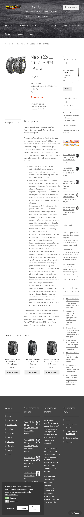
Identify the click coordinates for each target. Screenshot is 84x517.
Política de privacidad (32, 16)
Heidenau (10, 433)
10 (38, 109)
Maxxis (42, 109)
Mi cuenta (54, 12)
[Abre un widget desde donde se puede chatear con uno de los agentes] (75, 513)
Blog (33, 7)
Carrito (45, 12)
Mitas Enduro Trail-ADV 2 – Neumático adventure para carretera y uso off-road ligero (72, 303)
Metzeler (10, 442)
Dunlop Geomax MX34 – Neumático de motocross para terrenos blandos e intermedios (72, 344)
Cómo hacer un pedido (32, 12)
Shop (40, 7)
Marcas (7, 34)
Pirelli (9, 454)
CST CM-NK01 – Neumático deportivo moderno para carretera (72, 368)
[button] (24, 57)
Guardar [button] (23, 508)
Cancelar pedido (72, 438)
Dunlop (10, 429)
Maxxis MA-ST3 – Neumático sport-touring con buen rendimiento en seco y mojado (72, 379)
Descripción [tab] (9, 123)
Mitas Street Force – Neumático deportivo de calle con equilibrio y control (72, 357)
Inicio (8, 44)
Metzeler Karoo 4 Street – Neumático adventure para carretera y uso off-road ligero (72, 332)
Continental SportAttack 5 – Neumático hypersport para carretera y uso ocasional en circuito (71, 317)
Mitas (9, 450)
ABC (51, 25)
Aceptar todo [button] (35, 508)
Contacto (46, 16)
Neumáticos (9, 25)
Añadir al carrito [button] (12, 372)
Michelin (10, 446)
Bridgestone (12, 420)
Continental (12, 425)
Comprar (43, 25)
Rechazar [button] (10, 508)
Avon (9, 416)
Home (27, 7)
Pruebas (20, 34)
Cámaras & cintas (26, 25)
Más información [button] (11, 495)
